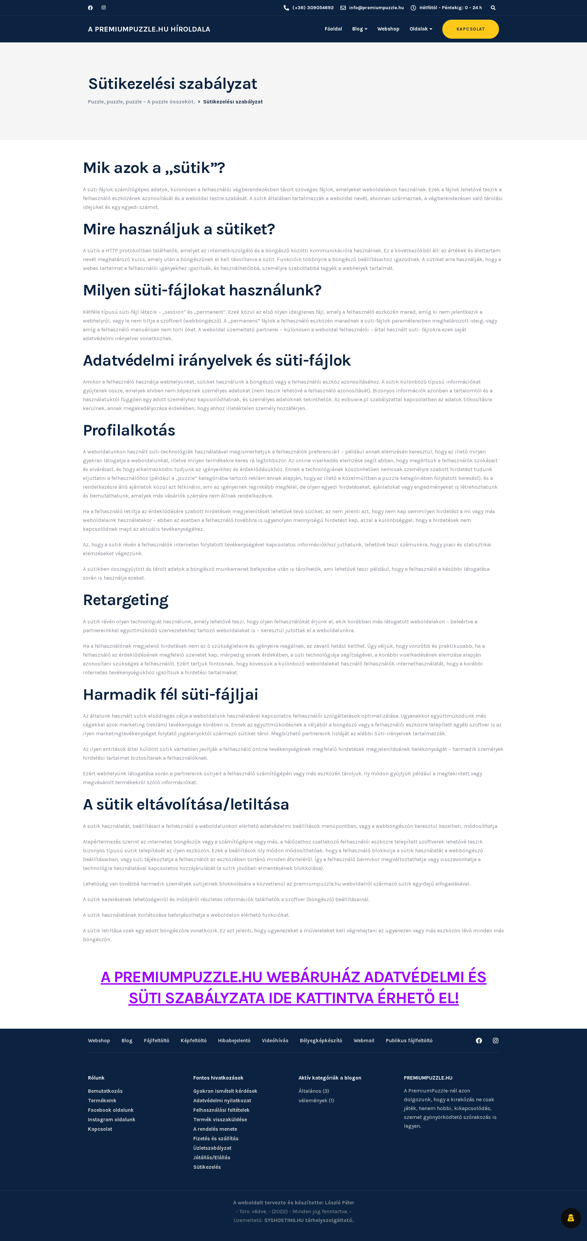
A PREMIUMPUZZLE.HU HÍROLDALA (149, 29)
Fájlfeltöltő (156, 1041)
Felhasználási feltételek (221, 1110)
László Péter (339, 1203)
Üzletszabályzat (212, 1148)
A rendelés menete (215, 1129)
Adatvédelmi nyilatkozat (222, 1101)
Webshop (388, 29)
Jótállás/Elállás (211, 1158)
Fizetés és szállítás (215, 1139)
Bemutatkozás (105, 1091)
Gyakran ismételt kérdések (225, 1091)
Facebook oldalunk (111, 1110)
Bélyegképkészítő (321, 1041)
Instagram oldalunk (112, 1120)
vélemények (313, 1100)
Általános (310, 1091)
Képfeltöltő (194, 1041)
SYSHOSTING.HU (284, 1220)
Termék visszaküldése (220, 1120)
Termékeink (102, 1101)
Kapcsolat (100, 1129)
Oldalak (419, 29)
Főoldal (333, 29)
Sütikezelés (207, 1167)
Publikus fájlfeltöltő (409, 1041)
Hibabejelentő (234, 1041)
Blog (357, 29)
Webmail (364, 1041)
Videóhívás (275, 1041)
